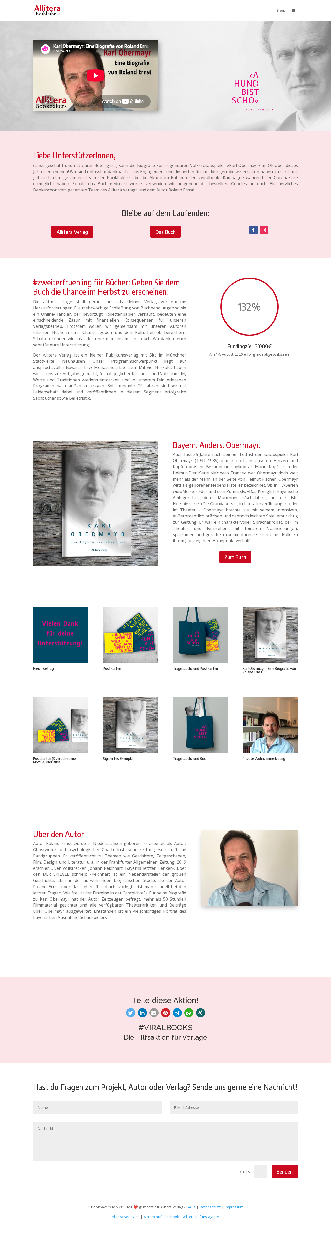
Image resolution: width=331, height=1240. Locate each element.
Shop (280, 11)
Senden (285, 1171)
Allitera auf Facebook (161, 1216)
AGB (191, 1207)
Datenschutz (210, 1207)
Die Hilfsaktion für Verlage (165, 1037)
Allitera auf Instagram (201, 1216)
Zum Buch (235, 557)
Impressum (234, 1207)
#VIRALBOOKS (166, 1027)
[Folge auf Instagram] (264, 230)
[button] (130, 1012)
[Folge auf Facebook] (253, 230)
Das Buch (165, 231)
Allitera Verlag (72, 231)
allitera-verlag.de (125, 1216)
